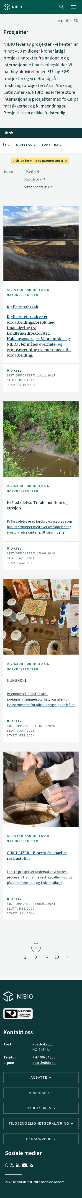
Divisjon (25, 145)
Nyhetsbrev (39, 1108)
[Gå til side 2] (67, 957)
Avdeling (51, 145)
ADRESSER (40, 1093)
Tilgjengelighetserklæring (40, 1123)
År (5, 145)
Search (61, 6)
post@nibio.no (44, 1062)
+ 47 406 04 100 (43, 1057)
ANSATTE (40, 1077)
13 (56, 957)
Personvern (39, 1139)
